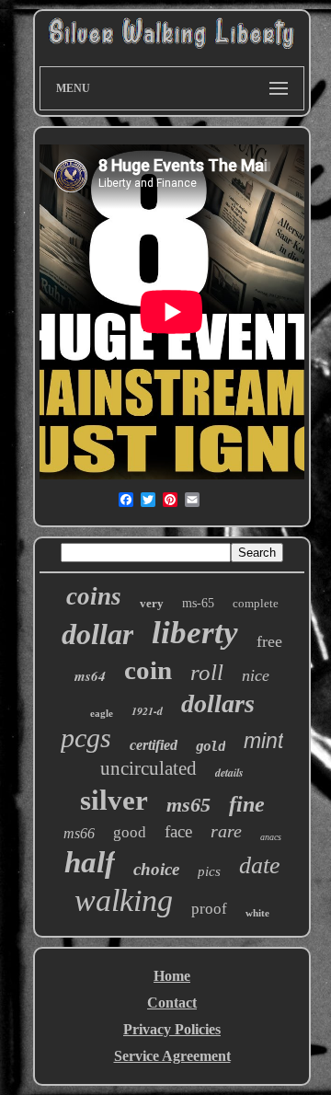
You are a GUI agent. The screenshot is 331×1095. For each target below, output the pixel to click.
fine (247, 804)
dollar (97, 634)
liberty (195, 633)
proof (209, 908)
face (178, 831)
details (229, 772)
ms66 (79, 833)
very (152, 603)
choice (156, 869)
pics (209, 871)
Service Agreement (172, 1056)
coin (148, 670)
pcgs (86, 737)
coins (93, 596)
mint (263, 741)
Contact (172, 1002)
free (269, 641)
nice (255, 675)
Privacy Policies (172, 1029)
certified (153, 745)
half (89, 862)
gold (210, 746)
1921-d (147, 711)
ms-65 (198, 603)
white (257, 912)
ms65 (188, 804)
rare (226, 831)
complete (256, 603)
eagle (101, 713)
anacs (270, 837)
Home (172, 976)
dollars (218, 703)
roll (206, 672)
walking (123, 900)
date (259, 865)
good (129, 832)
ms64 (90, 676)
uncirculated (148, 768)
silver (114, 800)
